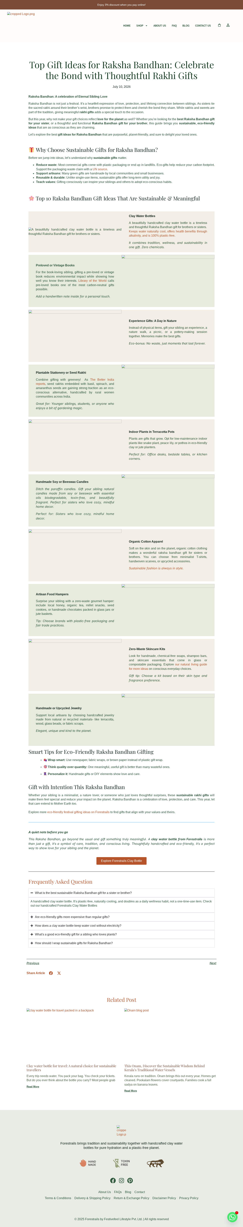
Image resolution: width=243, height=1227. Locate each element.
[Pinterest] (130, 1180)
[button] (51, 973)
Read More (33, 1086)
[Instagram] (121, 1180)
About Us (159, 25)
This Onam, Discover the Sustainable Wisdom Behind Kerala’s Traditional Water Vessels (164, 1068)
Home (127, 25)
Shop (139, 25)
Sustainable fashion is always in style (156, 568)
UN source (100, 169)
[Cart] (219, 25)
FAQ (174, 25)
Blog (185, 25)
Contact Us (203, 25)
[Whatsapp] (232, 1217)
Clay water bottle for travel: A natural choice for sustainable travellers (71, 1068)
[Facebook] (113, 1180)
